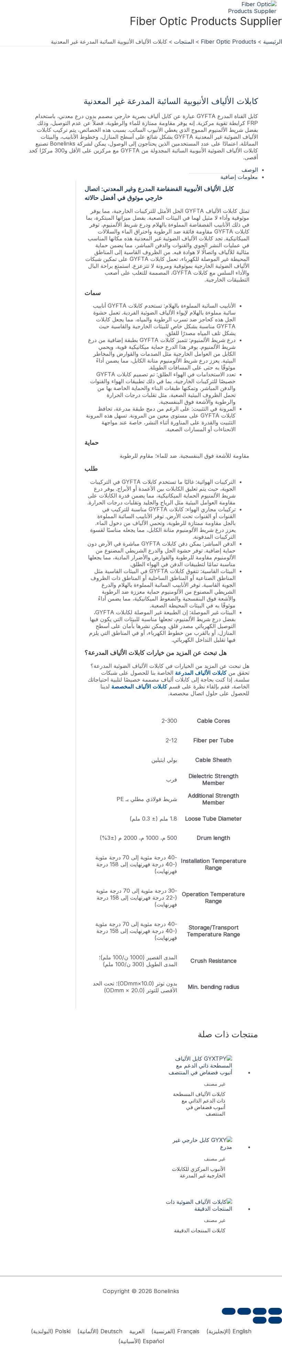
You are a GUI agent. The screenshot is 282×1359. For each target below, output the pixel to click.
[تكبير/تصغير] (275, 1311)
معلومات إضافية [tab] (239, 176)
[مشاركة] (244, 1311)
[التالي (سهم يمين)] (260, 1320)
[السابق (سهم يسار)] (275, 1320)
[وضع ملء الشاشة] (260, 1311)
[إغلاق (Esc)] (229, 1311)
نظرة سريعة (198, 1067)
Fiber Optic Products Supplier (206, 21)
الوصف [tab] (249, 169)
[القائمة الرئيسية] (275, 33)
